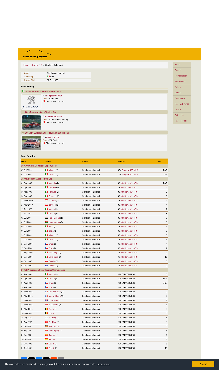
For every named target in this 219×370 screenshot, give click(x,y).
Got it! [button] (203, 364)
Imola (51, 227)
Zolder (51, 309)
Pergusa (52, 192)
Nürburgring (54, 326)
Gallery (178, 87)
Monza (52, 209)
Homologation (181, 76)
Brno (51, 244)
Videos (178, 93)
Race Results (181, 121)
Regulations (180, 81)
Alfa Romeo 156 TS (54, 117)
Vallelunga (53, 253)
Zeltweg (52, 200)
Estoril (51, 344)
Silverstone (54, 300)
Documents (180, 98)
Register (178, 70)
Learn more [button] (103, 364)
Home (177, 64)
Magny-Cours (55, 292)
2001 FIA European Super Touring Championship (47, 133)
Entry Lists (179, 115)
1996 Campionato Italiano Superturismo (43, 91)
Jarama (52, 335)
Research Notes (182, 104)
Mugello (52, 183)
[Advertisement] (109, 23)
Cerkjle (52, 261)
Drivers (178, 109)
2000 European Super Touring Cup (40, 112)
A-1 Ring (52, 318)
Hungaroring (54, 218)
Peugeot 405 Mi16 (54, 96)
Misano (52, 170)
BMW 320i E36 (52, 137)
